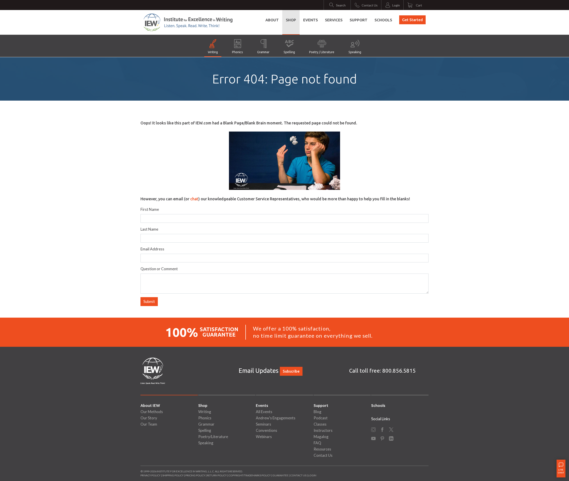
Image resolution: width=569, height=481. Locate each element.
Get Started (412, 20)
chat (194, 199)
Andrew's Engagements (275, 418)
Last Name (149, 229)
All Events (264, 411)
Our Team (148, 424)
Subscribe (291, 371)
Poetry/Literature (213, 436)
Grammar (263, 52)
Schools (383, 20)
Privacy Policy (150, 475)
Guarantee (280, 475)
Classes (320, 424)
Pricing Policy (195, 475)
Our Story (148, 418)
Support (358, 20)
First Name (149, 209)
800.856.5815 (399, 371)
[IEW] (188, 22)
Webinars (264, 436)
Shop (291, 20)
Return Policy (217, 475)
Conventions (266, 430)
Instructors (323, 430)
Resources (322, 449)
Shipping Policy (173, 475)
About (272, 20)
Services (334, 20)
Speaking (355, 52)
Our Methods (151, 411)
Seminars (263, 424)
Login (312, 475)
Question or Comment (159, 268)
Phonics (237, 52)
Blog (317, 411)
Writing (213, 52)
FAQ (317, 442)
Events (310, 20)
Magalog (321, 436)
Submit (149, 301)
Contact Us (323, 455)
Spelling (289, 52)
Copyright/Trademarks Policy (249, 475)
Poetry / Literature (321, 52)
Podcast (321, 418)
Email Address (152, 249)
